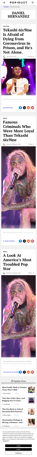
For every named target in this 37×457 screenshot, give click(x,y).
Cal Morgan (7, 404)
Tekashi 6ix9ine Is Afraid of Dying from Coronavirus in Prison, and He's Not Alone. (17, 41)
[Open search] (32, 2)
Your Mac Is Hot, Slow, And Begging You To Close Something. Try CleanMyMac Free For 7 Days (14, 399)
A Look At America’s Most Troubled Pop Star (17, 262)
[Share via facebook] (20, 107)
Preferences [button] (6, 440)
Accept (18, 445)
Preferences (18, 453)
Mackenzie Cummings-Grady (13, 144)
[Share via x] (24, 107)
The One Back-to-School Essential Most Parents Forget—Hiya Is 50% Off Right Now (14, 410)
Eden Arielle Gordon (11, 56)
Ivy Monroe (7, 426)
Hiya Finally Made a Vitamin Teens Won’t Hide (14, 388)
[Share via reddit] (28, 107)
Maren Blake (7, 393)
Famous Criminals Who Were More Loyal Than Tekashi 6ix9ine (18, 130)
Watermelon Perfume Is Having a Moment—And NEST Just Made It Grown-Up (14, 421)
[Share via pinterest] (32, 107)
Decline (18, 449)
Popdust (6, 7)
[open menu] (4, 2)
